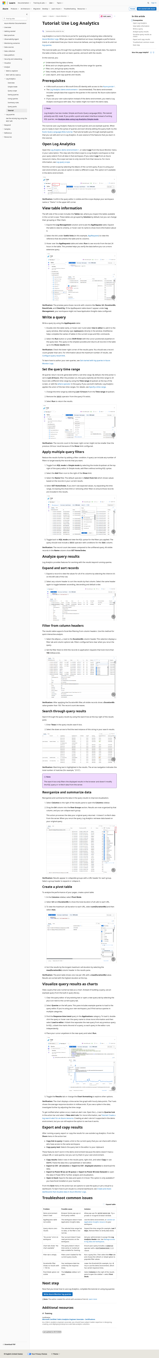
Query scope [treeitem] (12, 91)
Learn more (93, 1299)
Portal (132, 9)
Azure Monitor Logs (50, 39)
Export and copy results (141, 39)
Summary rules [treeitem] (13, 102)
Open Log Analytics (140, 23)
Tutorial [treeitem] (11, 110)
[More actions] (115, 16)
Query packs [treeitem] (12, 107)
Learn (45, 16)
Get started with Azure (146, 9)
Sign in (153, 3)
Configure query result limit (53, 356)
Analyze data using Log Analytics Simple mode (78, 119)
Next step (136, 45)
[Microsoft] (4, 3)
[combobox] (15, 18)
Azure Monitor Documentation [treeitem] (15, 23)
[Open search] (148, 3)
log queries (46, 45)
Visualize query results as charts (142, 35)
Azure (51, 16)
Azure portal (108, 86)
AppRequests (93, 235)
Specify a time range (97, 387)
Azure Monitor (61, 16)
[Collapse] (27, 14)
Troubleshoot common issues (143, 42)
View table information (141, 26)
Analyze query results (141, 32)
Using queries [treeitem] (13, 99)
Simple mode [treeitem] (12, 87)
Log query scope (63, 162)
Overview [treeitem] (11, 83)
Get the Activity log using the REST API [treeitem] (16, 119)
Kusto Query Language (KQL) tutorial (57, 132)
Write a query (138, 29)
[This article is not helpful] (153, 52)
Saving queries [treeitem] (13, 95)
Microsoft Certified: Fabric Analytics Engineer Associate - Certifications (68, 1319)
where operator (64, 384)
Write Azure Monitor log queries (57, 1294)
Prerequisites (138, 20)
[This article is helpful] (151, 52)
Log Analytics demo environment (63, 89)
